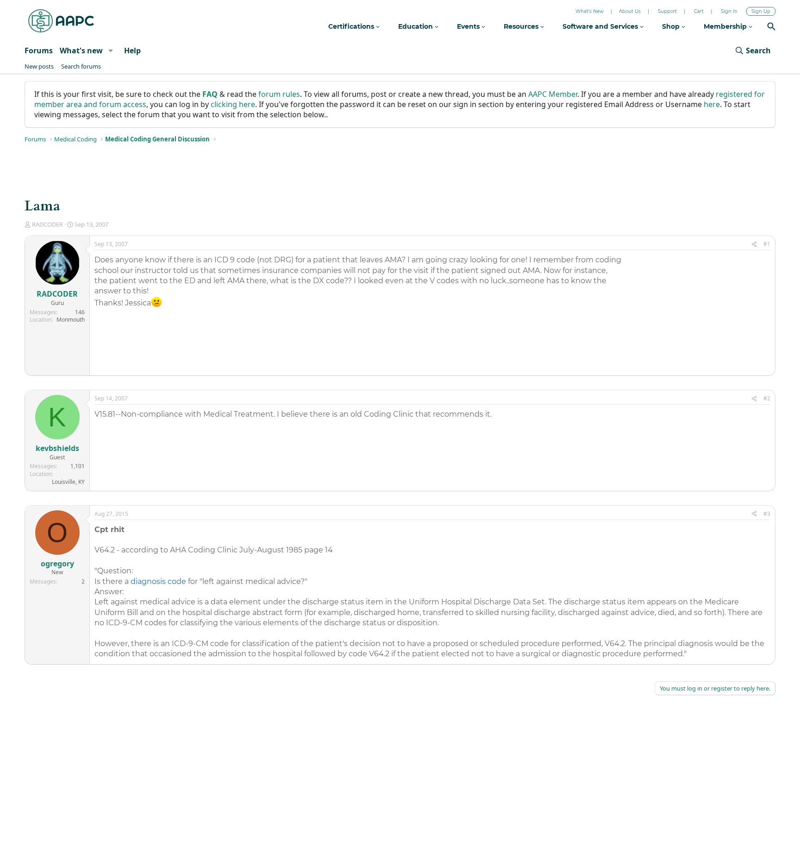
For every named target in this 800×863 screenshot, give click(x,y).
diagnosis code (158, 581)
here (712, 104)
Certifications (352, 26)
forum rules (279, 94)
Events (469, 26)
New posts (39, 66)
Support (667, 11)
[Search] (771, 27)
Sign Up (760, 11)
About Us (630, 11)
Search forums (81, 66)
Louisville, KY (68, 482)
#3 (766, 514)
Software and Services (601, 26)
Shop (671, 26)
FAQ (210, 94)
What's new (81, 50)
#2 (766, 398)
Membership (726, 26)
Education (416, 26)
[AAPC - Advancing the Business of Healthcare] (61, 20)
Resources (522, 26)
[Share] (754, 244)
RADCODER (47, 224)
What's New (589, 11)
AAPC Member (552, 94)
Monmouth (70, 320)
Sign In (729, 11)
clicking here (233, 104)
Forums (39, 50)
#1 (766, 244)
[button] (110, 50)
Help (132, 50)
